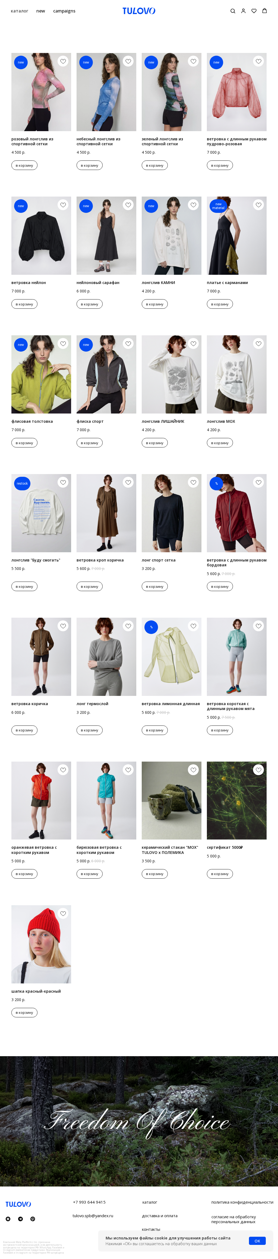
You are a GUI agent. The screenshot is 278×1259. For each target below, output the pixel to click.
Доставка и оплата (160, 1215)
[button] (232, 10)
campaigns (64, 11)
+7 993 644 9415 (89, 1202)
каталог (19, 11)
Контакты (151, 1229)
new (40, 11)
